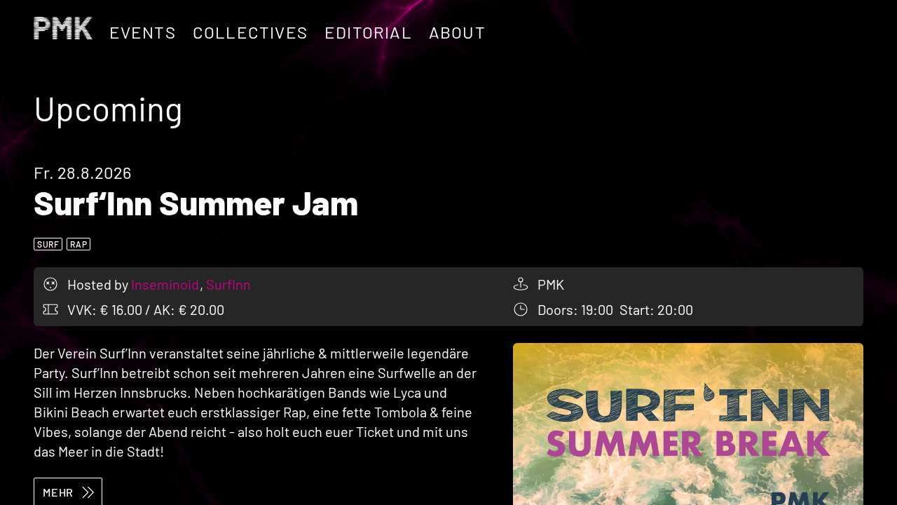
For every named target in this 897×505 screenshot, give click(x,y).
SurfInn (228, 284)
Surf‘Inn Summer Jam (196, 202)
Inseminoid (166, 284)
